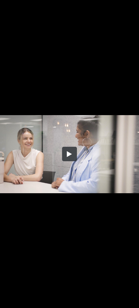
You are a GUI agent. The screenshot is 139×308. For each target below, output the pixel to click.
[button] (69, 154)
